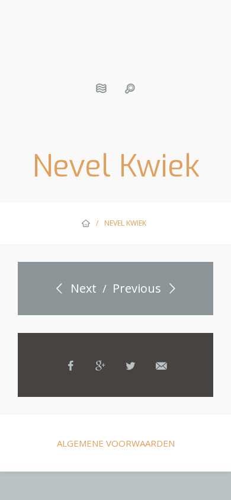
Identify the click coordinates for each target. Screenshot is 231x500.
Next (82, 288)
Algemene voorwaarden (116, 443)
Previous (138, 288)
